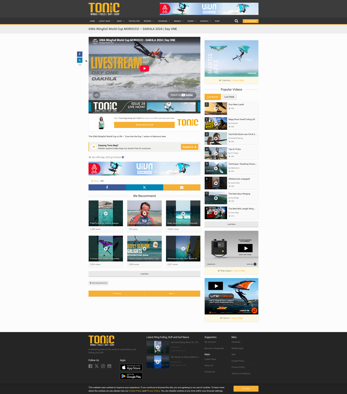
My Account (210, 342)
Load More (144, 274)
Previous (117, 293)
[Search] (236, 21)
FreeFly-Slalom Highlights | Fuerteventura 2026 (145, 258)
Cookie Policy (238, 361)
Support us (188, 147)
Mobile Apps (237, 348)
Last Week (229, 97)
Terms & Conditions (241, 373)
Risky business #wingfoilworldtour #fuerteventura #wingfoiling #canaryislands (183, 223)
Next (171, 293)
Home (92, 21)
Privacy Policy (238, 367)
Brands (177, 21)
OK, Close (246, 389)
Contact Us (210, 371)
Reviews (147, 21)
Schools (204, 21)
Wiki (234, 354)
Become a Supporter (214, 348)
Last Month (212, 97)
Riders (191, 21)
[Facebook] (91, 367)
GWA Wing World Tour (99, 283)
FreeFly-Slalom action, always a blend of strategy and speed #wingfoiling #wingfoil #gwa (106, 223)
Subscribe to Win (144, 125)
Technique (162, 21)
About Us (209, 365)
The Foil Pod (134, 21)
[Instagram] (103, 367)
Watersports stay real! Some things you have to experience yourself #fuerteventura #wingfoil (183, 258)
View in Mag (237, 80)
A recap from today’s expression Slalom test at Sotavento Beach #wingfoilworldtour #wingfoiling (106, 258)
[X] (97, 367)
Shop (217, 21)
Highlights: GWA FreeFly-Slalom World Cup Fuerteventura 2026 (145, 223)
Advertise (236, 342)
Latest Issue (104, 21)
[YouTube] (109, 367)
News (119, 21)
